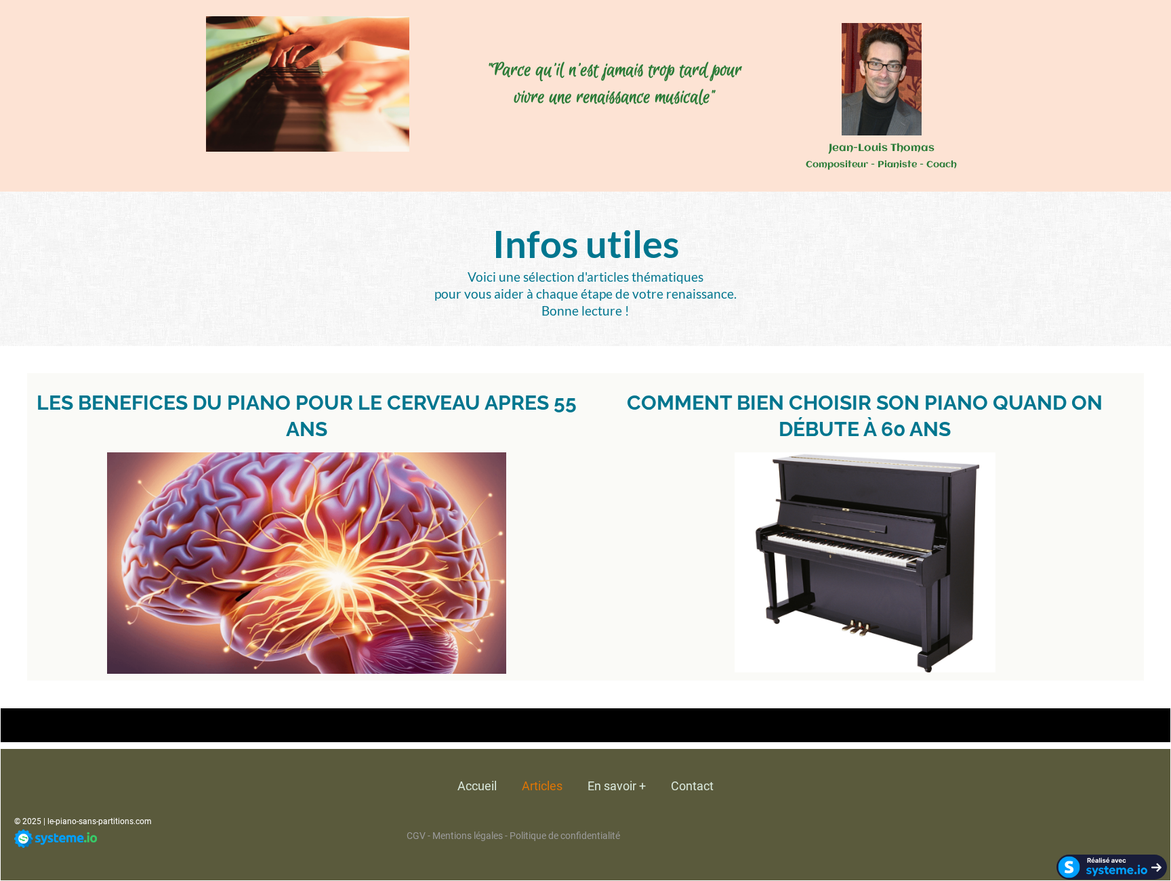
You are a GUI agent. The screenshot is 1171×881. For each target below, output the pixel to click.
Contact (692, 786)
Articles (542, 786)
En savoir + (617, 786)
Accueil (477, 786)
